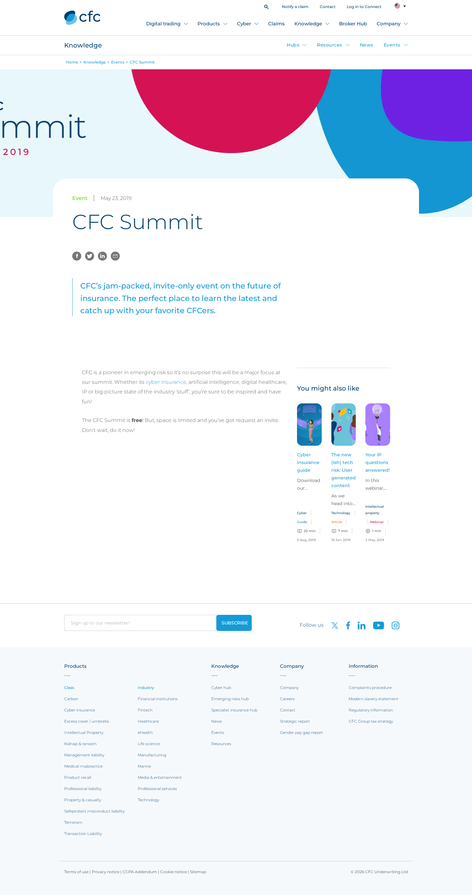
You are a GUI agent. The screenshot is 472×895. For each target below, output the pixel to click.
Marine (144, 766)
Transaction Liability (83, 833)
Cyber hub (221, 687)
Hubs (293, 45)
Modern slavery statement (373, 698)
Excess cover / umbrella (86, 721)
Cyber (244, 24)
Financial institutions (158, 698)
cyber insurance (166, 382)
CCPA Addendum (140, 871)
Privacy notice (105, 871)
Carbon (71, 698)
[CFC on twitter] (332, 625)
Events (392, 45)
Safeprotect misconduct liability (94, 811)
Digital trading (163, 24)
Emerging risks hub (230, 698)
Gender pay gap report (301, 732)
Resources (329, 45)
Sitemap (198, 871)
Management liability (84, 755)
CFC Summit (142, 62)
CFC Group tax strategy (371, 721)
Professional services (157, 788)
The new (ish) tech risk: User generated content (343, 470)
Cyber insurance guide (308, 462)
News (366, 45)
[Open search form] (266, 6)
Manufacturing (152, 755)
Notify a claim (295, 6)
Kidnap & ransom (80, 743)
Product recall (77, 777)
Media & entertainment (160, 777)
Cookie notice (173, 871)
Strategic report (295, 721)
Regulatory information (371, 710)
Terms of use (76, 871)
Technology (148, 799)
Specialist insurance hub (234, 710)
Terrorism (73, 822)
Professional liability (82, 788)
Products (208, 24)
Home (72, 62)
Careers (287, 698)
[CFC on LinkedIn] (359, 625)
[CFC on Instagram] (392, 625)
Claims (276, 24)
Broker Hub (353, 24)
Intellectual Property (83, 732)
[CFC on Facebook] (345, 625)
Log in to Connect (364, 6)
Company (388, 24)
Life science (149, 743)
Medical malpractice (83, 766)
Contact (328, 6)
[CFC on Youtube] (376, 625)
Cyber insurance (79, 710)
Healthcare (148, 721)
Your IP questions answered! (377, 462)
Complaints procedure (370, 687)
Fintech (145, 710)
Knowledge (308, 24)
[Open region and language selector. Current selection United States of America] (400, 6)
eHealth (145, 732)
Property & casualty (82, 799)
